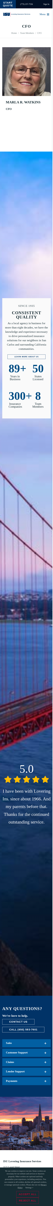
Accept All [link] (27, 1194)
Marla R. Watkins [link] (23, 102)
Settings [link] (28, 1188)
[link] (8, 4)
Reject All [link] (27, 1200)
